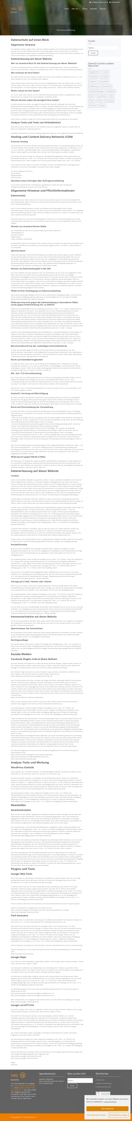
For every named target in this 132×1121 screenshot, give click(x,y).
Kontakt (103, 9)
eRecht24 (14, 1065)
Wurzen (102, 106)
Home (67, 9)
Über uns (75, 9)
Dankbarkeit (94, 77)
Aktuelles (93, 9)
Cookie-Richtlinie (110, 1102)
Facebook (93, 81)
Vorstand (93, 106)
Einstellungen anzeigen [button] (118, 1115)
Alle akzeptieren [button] (107, 1109)
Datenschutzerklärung (104, 1083)
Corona (105, 72)
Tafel (111, 96)
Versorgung (109, 101)
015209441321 (115, 2)
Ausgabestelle (94, 72)
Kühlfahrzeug (94, 86)
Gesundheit (104, 81)
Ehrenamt (105, 77)
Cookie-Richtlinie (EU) (104, 1087)
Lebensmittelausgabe (97, 91)
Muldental (111, 91)
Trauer (92, 101)
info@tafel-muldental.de (99, 2)
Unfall (100, 101)
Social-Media (101, 96)
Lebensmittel (106, 86)
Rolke (91, 96)
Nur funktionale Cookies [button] (96, 1115)
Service (84, 9)
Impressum (100, 1080)
